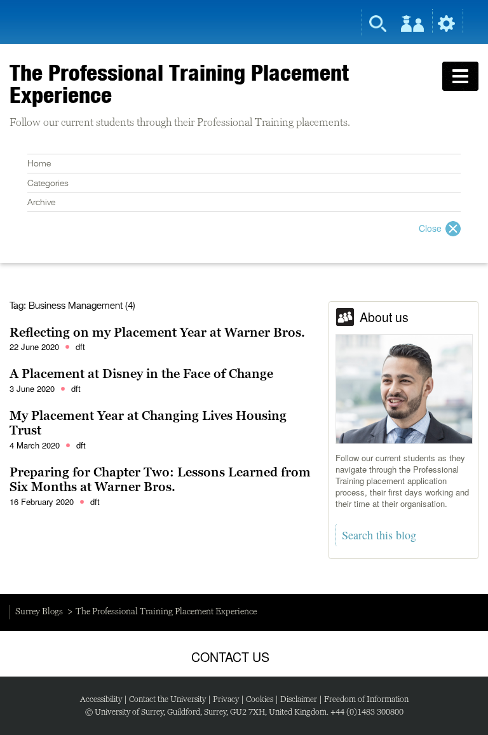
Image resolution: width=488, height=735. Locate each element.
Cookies (259, 699)
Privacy (226, 699)
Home (39, 163)
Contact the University (167, 699)
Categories (48, 183)
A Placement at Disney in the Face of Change (141, 374)
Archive (41, 202)
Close (430, 228)
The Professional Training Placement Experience (179, 83)
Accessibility (101, 699)
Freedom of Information (366, 699)
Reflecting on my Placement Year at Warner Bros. (157, 332)
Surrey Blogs (39, 611)
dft (80, 347)
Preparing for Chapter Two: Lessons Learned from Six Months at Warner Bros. (160, 479)
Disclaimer (298, 699)
